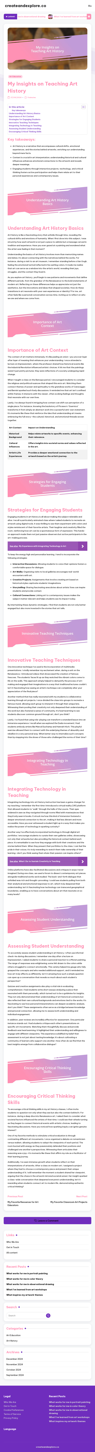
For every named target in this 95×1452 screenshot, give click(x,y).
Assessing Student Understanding (25, 128)
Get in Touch (12, 1247)
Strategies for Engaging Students (24, 119)
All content (11, 1252)
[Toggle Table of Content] (82, 107)
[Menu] (89, 6)
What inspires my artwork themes (24, 1295)
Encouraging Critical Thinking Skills (25, 131)
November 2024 (14, 1364)
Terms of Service (12, 1414)
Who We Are (12, 1242)
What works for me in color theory (24, 1279)
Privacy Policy (11, 1418)
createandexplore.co (25, 5)
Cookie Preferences (14, 1410)
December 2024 (14, 1359)
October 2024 (13, 1369)
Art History (11, 1340)
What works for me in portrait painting (27, 1273)
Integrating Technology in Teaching (25, 125)
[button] (48, 1315)
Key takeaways (19, 110)
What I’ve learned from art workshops (40, 16)
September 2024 (15, 1375)
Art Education (15, 76)
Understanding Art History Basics (24, 113)
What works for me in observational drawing (30, 1284)
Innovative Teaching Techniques (24, 122)
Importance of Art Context (21, 116)
